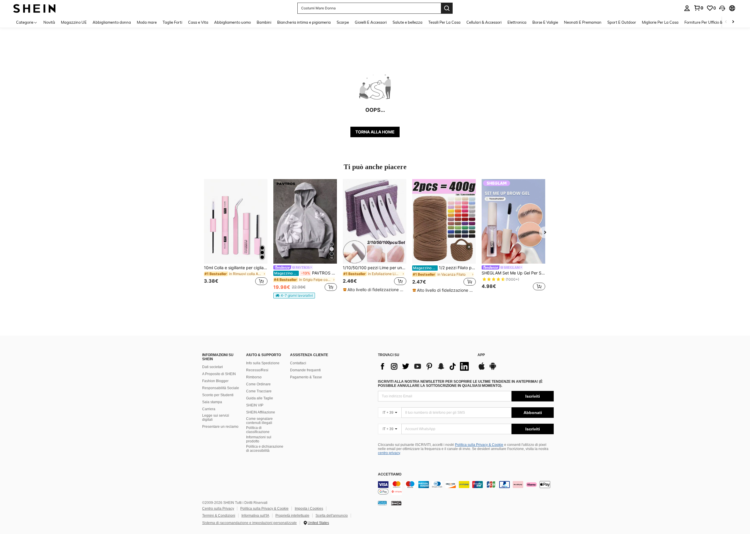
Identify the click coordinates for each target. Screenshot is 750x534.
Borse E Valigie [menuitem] (545, 22)
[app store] (482, 369)
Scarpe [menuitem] (343, 22)
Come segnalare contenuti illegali (259, 421)
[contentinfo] (466, 488)
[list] (425, 366)
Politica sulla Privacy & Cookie (479, 445)
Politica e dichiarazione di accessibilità (264, 448)
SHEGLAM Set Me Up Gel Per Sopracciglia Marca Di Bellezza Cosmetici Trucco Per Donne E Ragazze (513, 273)
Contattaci (298, 363)
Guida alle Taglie (259, 398)
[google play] (493, 369)
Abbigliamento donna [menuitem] (112, 22)
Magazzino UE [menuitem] (74, 22)
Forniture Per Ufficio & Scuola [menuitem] (709, 22)
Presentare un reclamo (220, 427)
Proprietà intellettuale (292, 516)
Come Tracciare (259, 391)
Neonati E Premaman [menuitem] (582, 22)
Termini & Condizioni (218, 516)
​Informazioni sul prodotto (258, 439)
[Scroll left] (726, 22)
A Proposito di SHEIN (219, 374)
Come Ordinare (258, 384)
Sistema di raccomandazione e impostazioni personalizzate (249, 523)
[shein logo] (34, 8)
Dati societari (212, 367)
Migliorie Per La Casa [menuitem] (660, 22)
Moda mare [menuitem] (147, 22)
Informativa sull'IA (255, 516)
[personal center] (687, 8)
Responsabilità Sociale (220, 388)
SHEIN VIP (254, 405)
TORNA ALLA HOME (375, 131)
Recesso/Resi (257, 370)
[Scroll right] (733, 22)
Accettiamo (389, 474)
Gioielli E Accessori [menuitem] (371, 22)
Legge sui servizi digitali (215, 417)
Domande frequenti (305, 370)
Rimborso (254, 377)
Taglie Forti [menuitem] (172, 22)
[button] (722, 8)
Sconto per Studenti (217, 395)
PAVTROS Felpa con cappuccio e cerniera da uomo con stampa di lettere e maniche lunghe (305, 273)
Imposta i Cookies (309, 508)
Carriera (208, 409)
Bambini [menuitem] (264, 22)
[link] (698, 7)
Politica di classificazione (258, 430)
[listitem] (235, 235)
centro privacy (389, 453)
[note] (294, 295)
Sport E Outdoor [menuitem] (621, 22)
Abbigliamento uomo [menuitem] (232, 22)
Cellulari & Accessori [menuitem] (484, 22)
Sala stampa (212, 402)
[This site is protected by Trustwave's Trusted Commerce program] (382, 503)
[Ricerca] (447, 8)
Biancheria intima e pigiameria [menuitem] (304, 22)
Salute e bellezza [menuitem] (407, 22)
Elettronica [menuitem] (516, 22)
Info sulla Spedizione (262, 363)
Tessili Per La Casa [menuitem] (444, 22)
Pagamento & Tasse (306, 377)
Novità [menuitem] (49, 22)
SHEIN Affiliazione (260, 412)
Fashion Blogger (215, 381)
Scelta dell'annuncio (332, 516)
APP (481, 355)
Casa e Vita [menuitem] (198, 22)
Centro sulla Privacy (218, 508)
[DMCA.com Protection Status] (396, 503)
